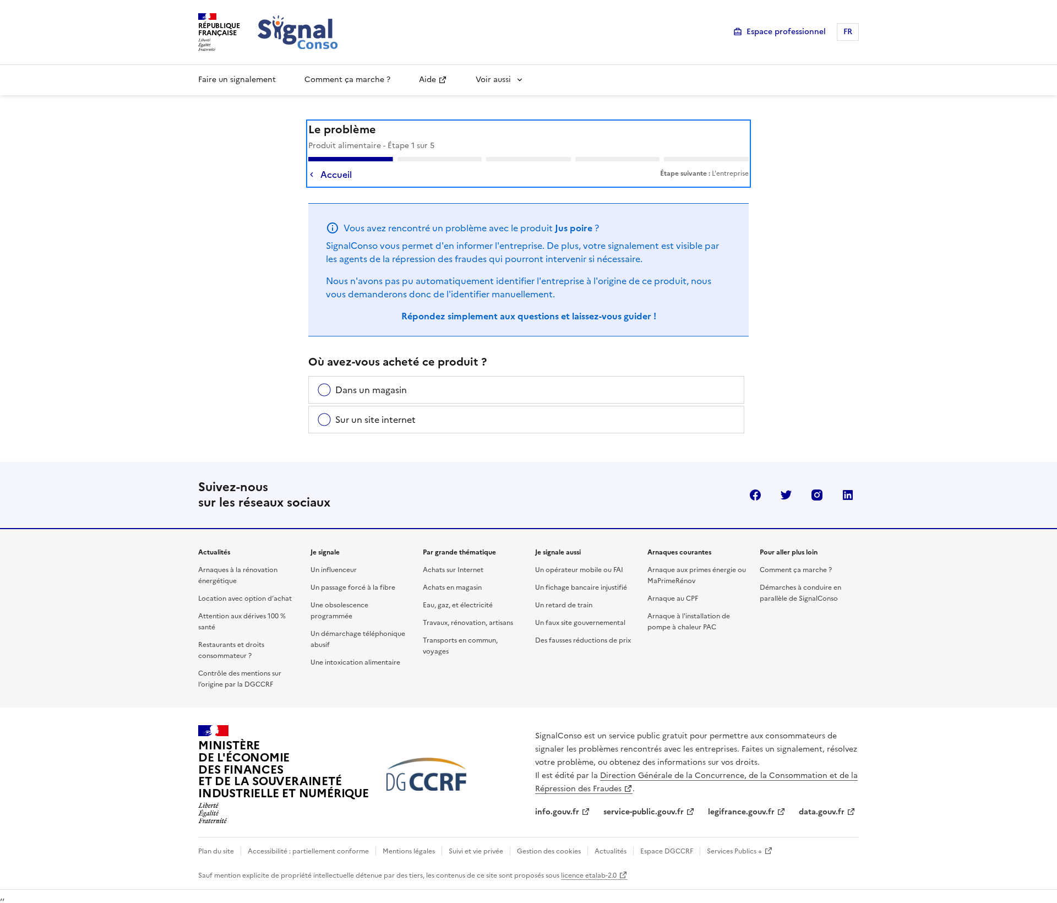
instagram (817, 495)
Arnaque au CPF (672, 598)
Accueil (336, 174)
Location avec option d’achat (245, 598)
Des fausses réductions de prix (583, 640)
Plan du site (216, 851)
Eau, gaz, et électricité (458, 605)
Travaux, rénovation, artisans (468, 623)
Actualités (610, 851)
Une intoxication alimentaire (355, 662)
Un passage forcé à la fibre (352, 587)
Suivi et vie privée (476, 851)
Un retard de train (563, 605)
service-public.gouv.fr (643, 812)
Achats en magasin (452, 587)
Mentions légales (409, 851)
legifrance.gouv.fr (741, 812)
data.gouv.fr (821, 812)
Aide (427, 79)
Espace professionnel (786, 31)
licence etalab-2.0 (589, 875)
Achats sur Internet (453, 570)
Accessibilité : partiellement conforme (308, 851)
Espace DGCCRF (666, 851)
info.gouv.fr (557, 812)
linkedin (848, 495)
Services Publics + (734, 851)
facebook (755, 495)
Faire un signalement (237, 79)
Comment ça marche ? (347, 79)
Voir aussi (493, 79)
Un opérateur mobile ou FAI (579, 570)
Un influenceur (333, 570)
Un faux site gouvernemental (580, 623)
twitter (786, 495)
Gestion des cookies (549, 851)
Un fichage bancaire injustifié (581, 587)
